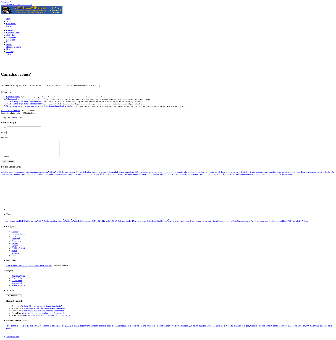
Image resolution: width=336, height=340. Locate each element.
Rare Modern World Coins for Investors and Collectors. (29, 265)
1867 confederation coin (85, 172)
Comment (5, 157)
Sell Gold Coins (18, 285)
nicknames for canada (162, 172)
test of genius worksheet (254, 172)
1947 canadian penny (143, 172)
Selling (274, 221)
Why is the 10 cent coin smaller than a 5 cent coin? (41, 306)
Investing (10, 51)
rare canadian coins (273, 172)
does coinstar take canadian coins (186, 172)
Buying (30, 221)
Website (4, 137)
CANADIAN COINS (54, 172)
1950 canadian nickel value (135, 174)
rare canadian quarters (35, 172)
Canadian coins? (13, 97)
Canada (9, 30)
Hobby (187, 221)
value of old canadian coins (241, 174)
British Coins (17, 278)
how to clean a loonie (105, 172)
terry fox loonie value (283, 174)
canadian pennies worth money (68, 174)
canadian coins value (21, 174)
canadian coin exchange (264, 174)
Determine (143, 221)
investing (198, 221)
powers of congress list (210, 172)
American (15, 221)
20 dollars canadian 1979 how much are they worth (211, 326)
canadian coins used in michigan (112, 326)
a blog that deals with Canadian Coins (16, 4)
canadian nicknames (90, 174)
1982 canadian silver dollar (232, 172)
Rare (262, 221)
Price (252, 221)
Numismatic (241, 221)
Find (159, 221)
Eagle (154, 221)
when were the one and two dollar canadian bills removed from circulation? (158, 326)
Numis (234, 221)
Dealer (128, 221)
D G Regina (224, 174)
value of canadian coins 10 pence (264, 326)
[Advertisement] (168, 15)
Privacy (9, 26)
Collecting (10, 35)
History (9, 44)
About (9, 21)
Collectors (121, 221)
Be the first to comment (10, 110)
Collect (82, 221)
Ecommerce (11, 37)
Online (248, 221)
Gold (170, 220)
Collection (111, 220)
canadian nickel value (291, 172)
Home (8, 19)
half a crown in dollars (124, 172)
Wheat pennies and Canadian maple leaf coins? (25, 99)
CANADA (38, 221)
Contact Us (11, 23)
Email (3, 132)
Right (266, 221)
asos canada (69, 172)
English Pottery (18, 283)
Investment (207, 221)
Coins (75, 220)
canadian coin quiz (241, 326)
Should (281, 221)
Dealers (135, 221)
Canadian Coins (7, 2)
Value (299, 220)
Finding (164, 221)
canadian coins (56, 221)
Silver (287, 220)
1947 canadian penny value (111, 174)
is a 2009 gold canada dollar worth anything (80, 326)
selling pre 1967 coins (288, 326)
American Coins (18, 276)
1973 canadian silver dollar (158, 174)
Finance (9, 42)
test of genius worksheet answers (184, 174)
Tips (293, 221)
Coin (66, 220)
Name (3, 127)
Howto (9, 49)
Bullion (23, 220)
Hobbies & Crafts (13, 47)
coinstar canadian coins (208, 174)
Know (215, 221)
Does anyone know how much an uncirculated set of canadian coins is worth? (38, 106)
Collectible (88, 221)
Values (305, 221)
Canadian (46, 221)
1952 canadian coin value (50, 326)
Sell (270, 221)
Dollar (149, 221)
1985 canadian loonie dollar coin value (22, 326)
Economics (10, 40)
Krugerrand (221, 221)
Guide (176, 221)
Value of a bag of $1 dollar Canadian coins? (24, 101)
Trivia (8, 54)
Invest (192, 221)
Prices (257, 221)
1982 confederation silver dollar (314, 172)
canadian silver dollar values (42, 174)
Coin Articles (17, 280)
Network (229, 221)
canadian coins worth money (13, 172)
